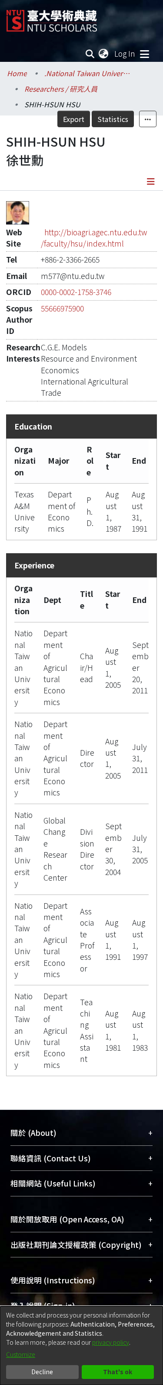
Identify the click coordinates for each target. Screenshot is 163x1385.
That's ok (117, 1371)
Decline (42, 1371)
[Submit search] (90, 53)
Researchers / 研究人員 (60, 88)
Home (17, 73)
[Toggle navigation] (144, 53)
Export (73, 119)
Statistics (112, 119)
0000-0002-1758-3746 (76, 291)
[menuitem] (104, 53)
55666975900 (62, 308)
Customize (20, 1354)
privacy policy (110, 1342)
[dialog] (81, 1345)
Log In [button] (125, 53)
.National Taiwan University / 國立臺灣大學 (87, 73)
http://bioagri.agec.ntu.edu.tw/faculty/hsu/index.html (94, 238)
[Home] (52, 17)
